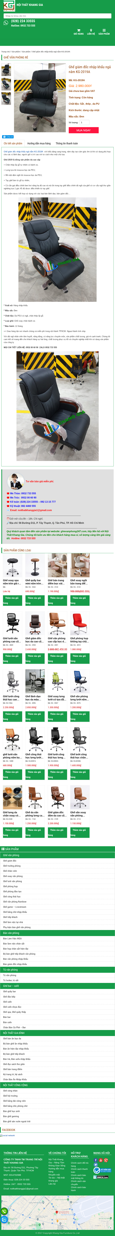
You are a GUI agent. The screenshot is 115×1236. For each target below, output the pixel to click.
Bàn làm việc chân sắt (13, 943)
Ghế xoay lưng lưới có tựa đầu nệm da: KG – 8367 (56, 698)
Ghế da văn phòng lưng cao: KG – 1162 (34, 814)
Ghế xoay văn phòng (13, 876)
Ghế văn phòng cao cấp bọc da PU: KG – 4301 (56, 640)
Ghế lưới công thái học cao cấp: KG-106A (11, 698)
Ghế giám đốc (9, 860)
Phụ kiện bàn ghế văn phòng (17, 927)
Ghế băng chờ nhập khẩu (15, 912)
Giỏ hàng (79, 33)
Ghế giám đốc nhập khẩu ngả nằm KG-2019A (23, 152)
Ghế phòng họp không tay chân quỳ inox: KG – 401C (79, 640)
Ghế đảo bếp (9, 996)
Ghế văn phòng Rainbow (14, 901)
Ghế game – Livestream (14, 906)
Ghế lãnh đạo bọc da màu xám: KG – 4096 (34, 698)
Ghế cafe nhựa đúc (12, 1006)
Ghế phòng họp (10, 886)
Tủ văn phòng (10, 969)
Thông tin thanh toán (67, 143)
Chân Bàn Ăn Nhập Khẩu (15, 1079)
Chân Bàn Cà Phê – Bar (14, 1027)
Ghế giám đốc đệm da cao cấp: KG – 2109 (57, 814)
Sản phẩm (104, 33)
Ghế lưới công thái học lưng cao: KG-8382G (56, 756)
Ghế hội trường (10, 1095)
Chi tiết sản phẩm (13, 143)
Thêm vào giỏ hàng (10, 600)
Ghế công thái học (12, 896)
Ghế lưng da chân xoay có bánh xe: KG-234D (10, 814)
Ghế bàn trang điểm (12, 1069)
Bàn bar (7, 1017)
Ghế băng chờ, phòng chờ (15, 1106)
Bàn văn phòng (11, 933)
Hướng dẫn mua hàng (39, 143)
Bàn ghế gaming (11, 1116)
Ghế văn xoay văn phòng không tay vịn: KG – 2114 (78, 814)
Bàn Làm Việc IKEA (12, 938)
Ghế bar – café (11, 985)
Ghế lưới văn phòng (12, 881)
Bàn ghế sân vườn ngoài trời (16, 1121)
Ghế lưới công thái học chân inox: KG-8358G (79, 756)
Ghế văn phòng (11, 855)
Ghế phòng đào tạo (12, 891)
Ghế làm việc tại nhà (13, 922)
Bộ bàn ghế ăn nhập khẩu (15, 1043)
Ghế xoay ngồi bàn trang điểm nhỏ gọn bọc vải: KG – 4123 (80, 582)
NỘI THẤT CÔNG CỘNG (15, 1085)
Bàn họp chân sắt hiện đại (15, 948)
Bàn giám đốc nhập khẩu (15, 964)
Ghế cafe (7, 1001)
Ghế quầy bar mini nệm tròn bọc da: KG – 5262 (33, 582)
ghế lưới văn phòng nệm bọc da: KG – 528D (12, 756)
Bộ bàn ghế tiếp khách (14, 1054)
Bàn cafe (7, 1022)
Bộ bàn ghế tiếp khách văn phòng (19, 953)
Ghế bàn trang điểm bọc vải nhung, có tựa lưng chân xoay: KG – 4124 (57, 582)
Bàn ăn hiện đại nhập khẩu (16, 1048)
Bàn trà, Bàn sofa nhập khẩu (16, 1059)
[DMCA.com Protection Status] (101, 1177)
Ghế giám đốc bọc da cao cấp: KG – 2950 (34, 640)
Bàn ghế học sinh (11, 1111)
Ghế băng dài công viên (14, 1100)
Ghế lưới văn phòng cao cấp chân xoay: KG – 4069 (12, 640)
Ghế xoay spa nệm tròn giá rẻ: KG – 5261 (12, 582)
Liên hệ (91, 33)
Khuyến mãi (54, 1174)
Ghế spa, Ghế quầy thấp (14, 1012)
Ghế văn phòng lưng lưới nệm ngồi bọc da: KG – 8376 (79, 698)
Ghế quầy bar (9, 991)
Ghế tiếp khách (10, 917)
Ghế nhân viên (10, 870)
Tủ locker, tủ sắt (10, 980)
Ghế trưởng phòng (12, 865)
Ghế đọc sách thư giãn (14, 1064)
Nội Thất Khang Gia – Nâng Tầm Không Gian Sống (57, 1162)
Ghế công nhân (10, 1090)
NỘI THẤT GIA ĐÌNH (13, 1033)
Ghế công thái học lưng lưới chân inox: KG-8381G (33, 756)
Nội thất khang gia (30, 5)
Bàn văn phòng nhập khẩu (15, 958)
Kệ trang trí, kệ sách (12, 1074)
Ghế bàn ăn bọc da (12, 1038)
